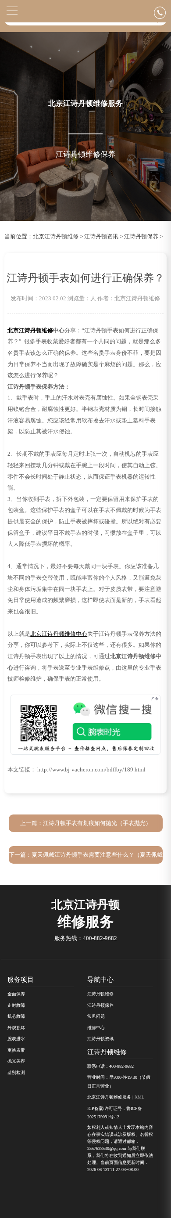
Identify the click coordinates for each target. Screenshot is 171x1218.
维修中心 (96, 1027)
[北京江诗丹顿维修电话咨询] (162, 12)
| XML (137, 1097)
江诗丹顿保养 (141, 237)
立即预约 (86, 614)
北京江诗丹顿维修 (55, 237)
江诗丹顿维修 (100, 993)
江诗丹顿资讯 (101, 237)
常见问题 (96, 1016)
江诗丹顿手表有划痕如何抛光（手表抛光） (97, 823)
